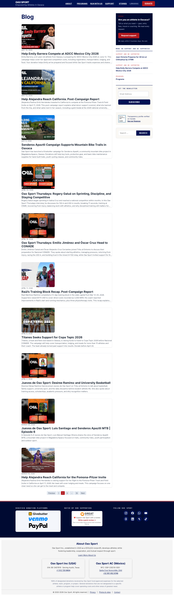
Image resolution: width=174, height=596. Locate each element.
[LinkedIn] (132, 519)
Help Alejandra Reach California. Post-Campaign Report (60, 99)
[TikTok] (145, 519)
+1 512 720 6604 (63, 570)
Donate (148, 3)
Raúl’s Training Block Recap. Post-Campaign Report (57, 291)
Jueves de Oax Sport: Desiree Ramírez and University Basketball (66, 383)
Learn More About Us (87, 555)
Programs (82, 3)
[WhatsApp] (139, 513)
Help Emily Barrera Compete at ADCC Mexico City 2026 (60, 53)
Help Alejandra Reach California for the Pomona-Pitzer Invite (64, 477)
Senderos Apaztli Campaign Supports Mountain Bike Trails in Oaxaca (64, 146)
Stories (123, 3)
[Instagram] (126, 513)
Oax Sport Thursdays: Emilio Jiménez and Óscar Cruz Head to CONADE (65, 244)
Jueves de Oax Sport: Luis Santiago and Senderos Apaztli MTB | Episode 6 (66, 430)
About (68, 3)
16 (77, 493)
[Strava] (139, 519)
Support (109, 3)
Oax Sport (22, 2)
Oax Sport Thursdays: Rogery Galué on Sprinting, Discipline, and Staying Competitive (66, 195)
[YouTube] (145, 513)
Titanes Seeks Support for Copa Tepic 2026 (52, 337)
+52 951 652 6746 (110, 573)
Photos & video (105, 592)
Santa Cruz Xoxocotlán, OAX (110, 570)
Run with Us (96, 3)
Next (83, 493)
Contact (117, 592)
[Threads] (126, 519)
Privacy (93, 592)
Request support (128, 35)
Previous (51, 493)
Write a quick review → (87, 520)
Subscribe (134, 102)
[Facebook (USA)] (132, 513)
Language (134, 3)
